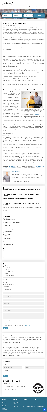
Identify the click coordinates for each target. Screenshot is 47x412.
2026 (4, 250)
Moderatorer (4, 403)
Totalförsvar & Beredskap (8, 244)
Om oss (3, 408)
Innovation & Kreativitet (7, 231)
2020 (4, 257)
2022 (4, 256)
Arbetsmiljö (5, 218)
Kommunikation (6, 232)
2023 (4, 254)
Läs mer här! (37, 114)
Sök (40, 15)
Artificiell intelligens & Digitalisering (9, 219)
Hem (2, 400)
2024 (4, 253)
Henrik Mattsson (12, 166)
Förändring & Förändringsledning (9, 226)
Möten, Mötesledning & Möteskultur (10, 237)
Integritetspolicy (27, 325)
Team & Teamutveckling (7, 242)
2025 (4, 252)
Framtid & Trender (6, 225)
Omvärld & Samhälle (7, 238)
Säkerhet (4, 241)
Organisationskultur (7, 240)
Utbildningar (4, 406)
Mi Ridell (38, 167)
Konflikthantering (6, 234)
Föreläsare (4, 402)
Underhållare (4, 405)
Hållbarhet (5, 228)
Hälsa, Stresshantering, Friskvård (9, 229)
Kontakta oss (4, 409)
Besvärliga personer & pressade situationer (11, 222)
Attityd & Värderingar (7, 221)
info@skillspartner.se (9, 279)
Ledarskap (5, 235)
